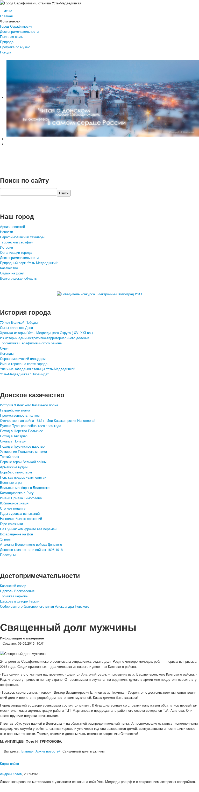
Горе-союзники (11, 523)
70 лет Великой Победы (19, 322)
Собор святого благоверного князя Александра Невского (44, 606)
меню (8, 10)
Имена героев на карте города (23, 363)
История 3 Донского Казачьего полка (29, 404)
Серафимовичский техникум (22, 236)
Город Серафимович (16, 26)
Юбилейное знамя (14, 503)
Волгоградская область (18, 278)
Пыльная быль (11, 36)
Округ (4, 348)
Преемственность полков (20, 415)
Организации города (16, 252)
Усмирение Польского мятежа (23, 451)
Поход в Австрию (13, 435)
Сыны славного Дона (16, 327)
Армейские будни (13, 466)
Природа (6, 41)
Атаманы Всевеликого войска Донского (31, 544)
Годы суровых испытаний (20, 513)
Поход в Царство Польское (21, 430)
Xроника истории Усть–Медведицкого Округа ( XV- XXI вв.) (46, 332)
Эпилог (5, 539)
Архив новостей (12, 226)
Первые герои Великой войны (23, 461)
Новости (6, 231)
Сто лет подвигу (13, 508)
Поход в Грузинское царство (22, 446)
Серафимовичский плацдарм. (23, 358)
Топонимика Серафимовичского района (31, 342)
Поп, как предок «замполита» (23, 477)
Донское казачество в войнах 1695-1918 (31, 549)
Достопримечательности (19, 31)
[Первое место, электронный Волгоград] (99, 293)
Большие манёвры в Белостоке (24, 487)
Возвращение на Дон (16, 534)
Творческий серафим (16, 242)
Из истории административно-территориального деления (44, 337)
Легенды (6, 353)
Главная (6, 15)
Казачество (9, 267)
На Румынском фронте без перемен (28, 528)
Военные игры (11, 482)
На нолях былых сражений (21, 518)
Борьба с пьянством (16, 472)
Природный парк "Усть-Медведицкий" (29, 262)
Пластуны (8, 554)
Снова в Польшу (13, 441)
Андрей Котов (11, 773)
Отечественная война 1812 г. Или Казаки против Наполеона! (47, 420)
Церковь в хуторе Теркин (19, 601)
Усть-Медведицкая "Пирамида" (24, 373)
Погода (5, 52)
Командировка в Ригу (17, 492)
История (6, 247)
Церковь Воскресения (17, 590)
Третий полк (9, 456)
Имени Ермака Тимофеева (21, 497)
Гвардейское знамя (15, 410)
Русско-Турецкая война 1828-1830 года (30, 425)
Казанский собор (13, 585)
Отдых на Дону (12, 273)
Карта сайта (9, 763)
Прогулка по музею (15, 46)
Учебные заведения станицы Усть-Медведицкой (37, 368)
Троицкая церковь (14, 595)
